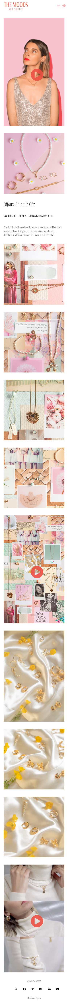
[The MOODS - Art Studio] (16, 6)
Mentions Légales (34, 997)
